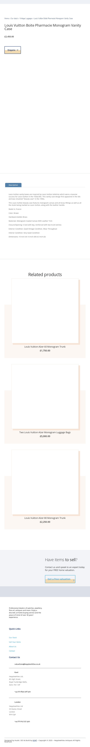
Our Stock (13, 637)
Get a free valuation (59, 579)
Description (13, 185)
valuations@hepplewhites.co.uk (27, 664)
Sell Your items (15, 642)
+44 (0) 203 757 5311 (22, 721)
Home (6, 18)
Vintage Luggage (26, 18)
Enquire (11, 50)
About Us (12, 646)
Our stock (14, 18)
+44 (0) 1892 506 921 (23, 692)
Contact (12, 651)
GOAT (35, 740)
